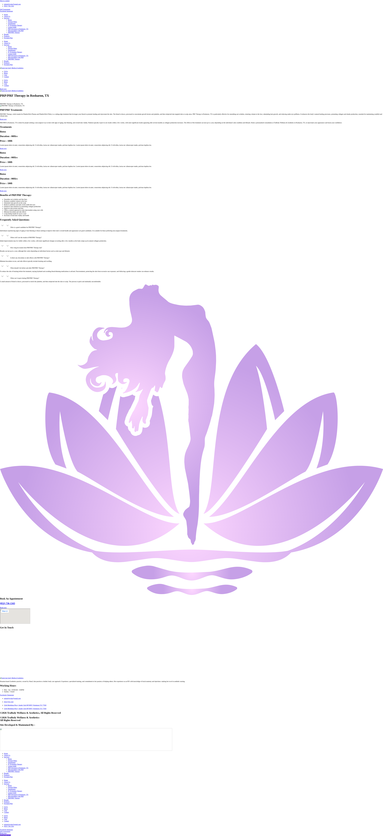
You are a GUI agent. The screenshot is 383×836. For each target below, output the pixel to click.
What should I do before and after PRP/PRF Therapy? (27, 268)
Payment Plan (8, 38)
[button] (191, 225)
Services (6, 18)
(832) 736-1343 (7, 603)
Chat (5, 75)
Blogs (6, 73)
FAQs (6, 71)
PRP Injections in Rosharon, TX (18, 29)
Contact (6, 77)
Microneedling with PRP (16, 31)
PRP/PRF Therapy (14, 32)
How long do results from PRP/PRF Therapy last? (26, 248)
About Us (7, 16)
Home (6, 14)
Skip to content (4, 1)
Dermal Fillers (12, 22)
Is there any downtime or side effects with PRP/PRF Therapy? (30, 258)
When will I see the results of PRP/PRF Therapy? (26, 237)
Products (6, 36)
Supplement (11, 23)
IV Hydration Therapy (15, 25)
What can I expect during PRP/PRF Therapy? (24, 278)
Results (6, 34)
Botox (10, 20)
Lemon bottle (12, 27)
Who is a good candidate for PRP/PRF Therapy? (25, 227)
